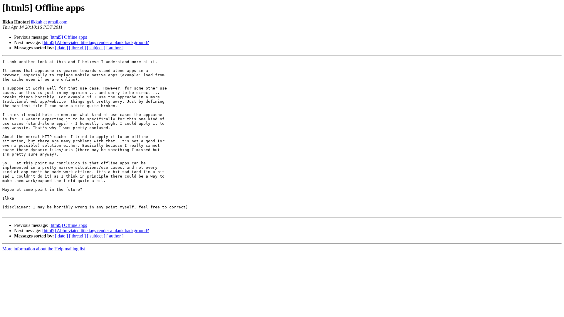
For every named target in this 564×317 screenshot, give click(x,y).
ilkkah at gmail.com (49, 21)
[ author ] (114, 47)
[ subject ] (96, 47)
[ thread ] (77, 47)
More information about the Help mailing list (43, 248)
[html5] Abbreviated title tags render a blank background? (95, 42)
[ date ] (61, 47)
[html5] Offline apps (68, 37)
